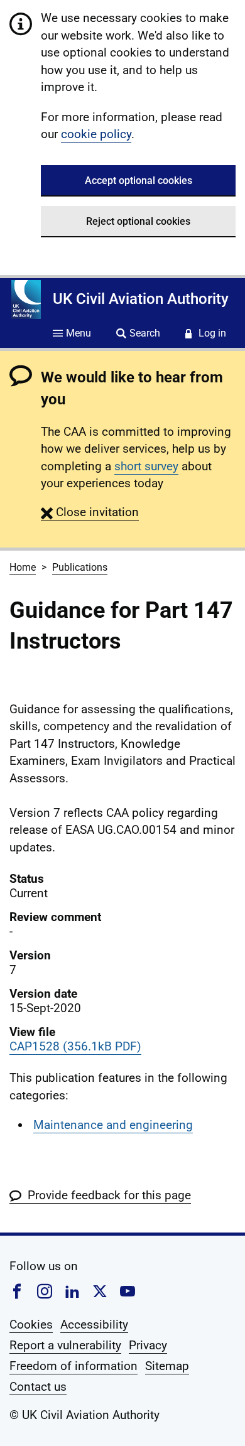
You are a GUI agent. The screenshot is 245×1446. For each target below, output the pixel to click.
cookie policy (96, 134)
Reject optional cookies (138, 221)
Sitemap (167, 1366)
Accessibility (94, 1324)
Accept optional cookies (138, 180)
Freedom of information (73, 1366)
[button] (90, 512)
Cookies (31, 1324)
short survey (146, 466)
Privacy (148, 1345)
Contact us (38, 1386)
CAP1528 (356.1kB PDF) (75, 1046)
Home (22, 567)
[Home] (26, 299)
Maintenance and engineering (113, 1125)
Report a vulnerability (65, 1345)
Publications (79, 567)
